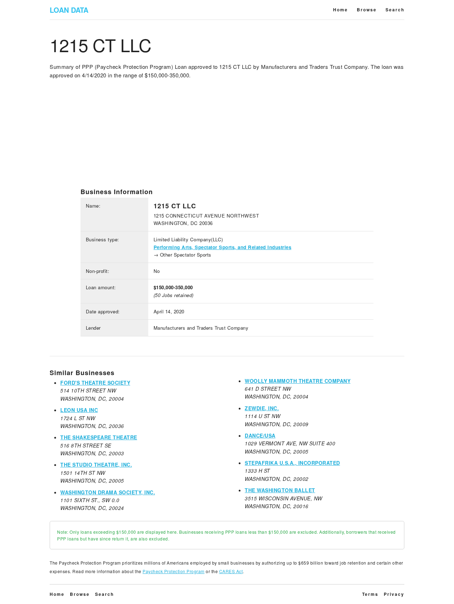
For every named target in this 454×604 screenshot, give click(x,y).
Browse (367, 9)
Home (340, 9)
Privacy (394, 594)
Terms (370, 594)
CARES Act (231, 571)
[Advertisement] (227, 138)
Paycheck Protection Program (174, 571)
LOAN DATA (69, 10)
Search (395, 9)
